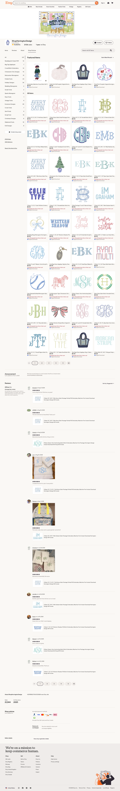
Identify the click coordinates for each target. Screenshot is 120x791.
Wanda (34, 639)
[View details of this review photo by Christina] (43, 560)
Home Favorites (50, 6)
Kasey (34, 616)
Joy (33, 454)
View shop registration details (41, 738)
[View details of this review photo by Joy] (43, 468)
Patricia (34, 501)
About (22, 50)
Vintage (71, 6)
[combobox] (54, 3)
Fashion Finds (61, 6)
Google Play (23, 780)
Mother (34, 661)
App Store (10, 780)
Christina (34, 547)
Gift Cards (88, 6)
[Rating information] (13, 45)
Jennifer (34, 594)
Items (6, 50)
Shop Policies (32, 50)
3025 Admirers (8, 142)
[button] (98, 43)
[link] (29, 363)
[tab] (15, 57)
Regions (112, 788)
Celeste (34, 432)
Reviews (14, 50)
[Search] (97, 3)
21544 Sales (8, 139)
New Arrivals (39, 6)
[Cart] (112, 3)
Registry (79, 6)
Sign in (103, 3)
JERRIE (34, 410)
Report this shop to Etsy (11, 148)
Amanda (34, 387)
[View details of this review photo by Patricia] (43, 514)
